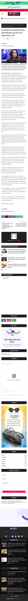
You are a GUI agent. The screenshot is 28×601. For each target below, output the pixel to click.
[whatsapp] (14, 320)
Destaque (14, 457)
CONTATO (16, 596)
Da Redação (4, 38)
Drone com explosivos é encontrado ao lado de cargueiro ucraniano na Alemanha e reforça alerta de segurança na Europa (14, 18)
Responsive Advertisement (7, 46)
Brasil (14, 455)
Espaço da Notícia (18, 598)
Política (14, 463)
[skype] (12, 536)
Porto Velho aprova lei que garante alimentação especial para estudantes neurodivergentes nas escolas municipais (17, 581)
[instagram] (14, 10)
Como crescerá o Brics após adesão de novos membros (17, 572)
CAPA (12, 596)
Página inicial (5, 24)
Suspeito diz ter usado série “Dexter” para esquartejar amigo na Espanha (17, 258)
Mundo (14, 459)
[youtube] (19, 536)
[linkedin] (22, 536)
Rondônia (14, 465)
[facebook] (3, 320)
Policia (14, 461)
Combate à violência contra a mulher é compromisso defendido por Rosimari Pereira (17, 266)
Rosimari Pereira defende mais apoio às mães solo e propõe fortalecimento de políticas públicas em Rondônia (17, 251)
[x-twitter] (9, 536)
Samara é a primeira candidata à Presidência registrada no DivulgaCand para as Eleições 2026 (17, 560)
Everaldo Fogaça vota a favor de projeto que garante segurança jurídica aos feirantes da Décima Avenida (17, 590)
